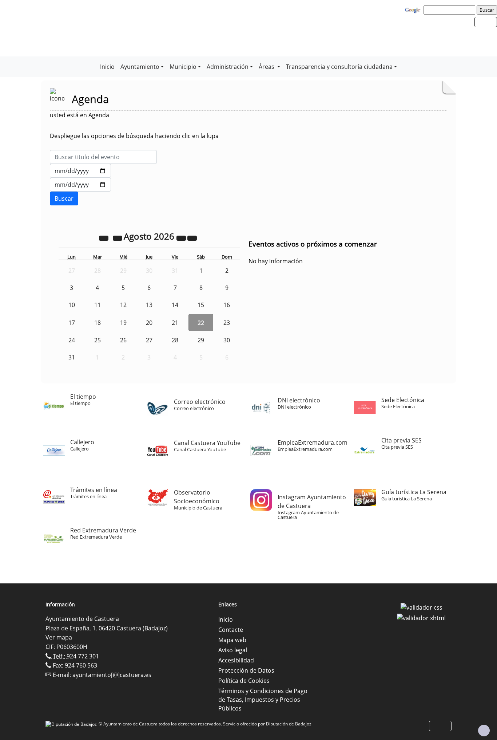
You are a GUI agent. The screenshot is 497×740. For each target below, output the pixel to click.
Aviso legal (232, 650)
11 (97, 305)
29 (201, 340)
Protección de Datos (246, 670)
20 (149, 323)
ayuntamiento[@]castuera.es (111, 675)
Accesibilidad (236, 660)
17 (71, 323)
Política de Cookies (244, 681)
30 (226, 340)
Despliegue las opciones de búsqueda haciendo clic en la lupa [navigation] (134, 136)
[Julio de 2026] (118, 237)
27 (149, 340)
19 (123, 323)
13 (149, 305)
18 (97, 323)
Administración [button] (228, 67)
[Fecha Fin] (80, 185)
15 (201, 305)
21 (175, 323)
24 (71, 340)
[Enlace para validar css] (421, 607)
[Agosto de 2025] (104, 237)
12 (123, 305)
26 (123, 340)
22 (201, 323)
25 (97, 340)
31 (71, 357)
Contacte (230, 630)
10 (71, 305)
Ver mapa (58, 637)
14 (175, 305)
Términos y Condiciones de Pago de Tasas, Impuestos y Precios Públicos (262, 699)
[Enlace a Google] (414, 9)
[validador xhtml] (421, 618)
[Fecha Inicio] (80, 171)
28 (175, 340)
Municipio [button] (183, 67)
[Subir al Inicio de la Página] (484, 730)
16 (226, 305)
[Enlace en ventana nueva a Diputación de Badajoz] (72, 724)
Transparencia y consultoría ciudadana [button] (339, 67)
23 (226, 323)
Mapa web (232, 640)
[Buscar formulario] (64, 198)
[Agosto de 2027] (181, 237)
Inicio (107, 67)
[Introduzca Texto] (103, 157)
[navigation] (450, 10)
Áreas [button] (267, 67)
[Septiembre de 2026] (192, 237)
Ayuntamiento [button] (139, 67)
